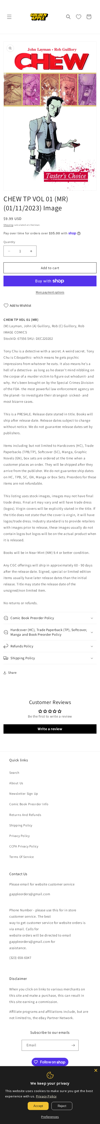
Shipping (8, 224)
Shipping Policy (20, 825)
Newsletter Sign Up (23, 793)
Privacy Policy (19, 836)
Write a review (50, 728)
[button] (9, 17)
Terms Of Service (21, 857)
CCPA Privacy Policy (23, 846)
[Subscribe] (73, 1045)
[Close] (95, 1070)
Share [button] (12, 672)
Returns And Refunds (25, 815)
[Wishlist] (78, 17)
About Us (16, 783)
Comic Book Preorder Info (28, 804)
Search (14, 772)
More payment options (50, 292)
